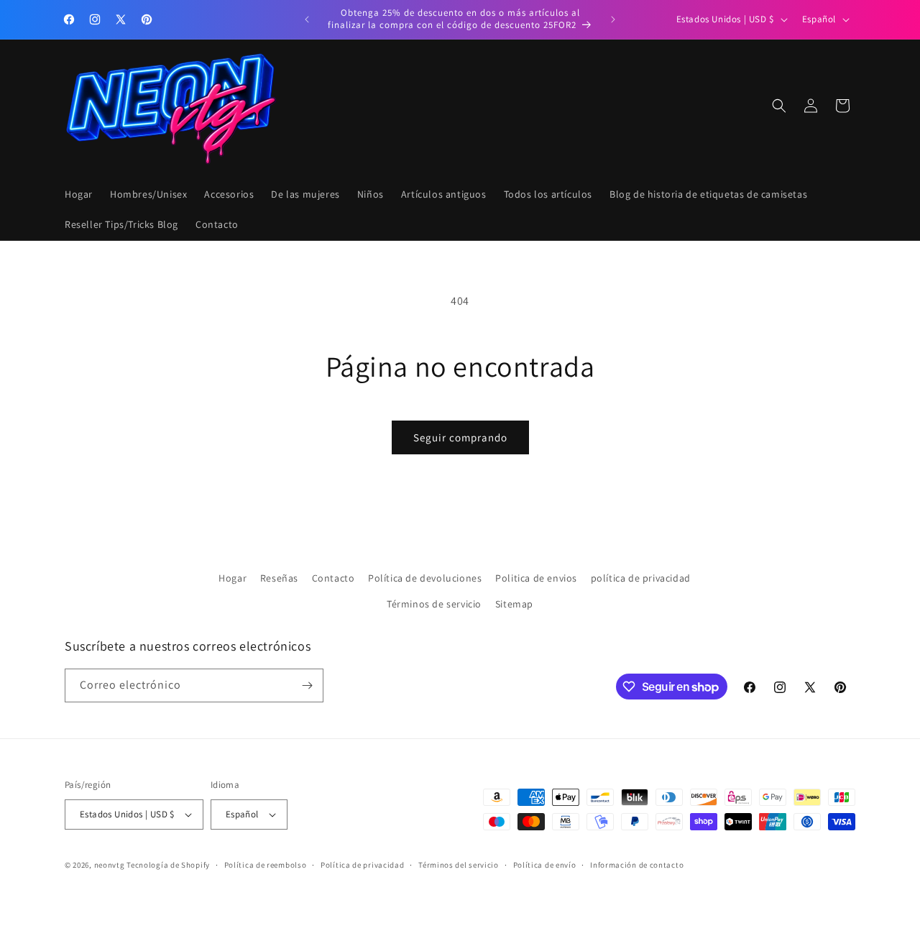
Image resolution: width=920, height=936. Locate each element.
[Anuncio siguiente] (613, 19)
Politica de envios (536, 578)
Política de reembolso (265, 865)
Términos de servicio (434, 603)
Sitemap (514, 603)
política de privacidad (641, 578)
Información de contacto (637, 865)
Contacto (333, 578)
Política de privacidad (362, 865)
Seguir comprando (460, 437)
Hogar (232, 578)
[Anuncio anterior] (307, 19)
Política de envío (544, 865)
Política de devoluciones (425, 578)
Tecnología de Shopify (168, 865)
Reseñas (279, 578)
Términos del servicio (458, 865)
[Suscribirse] (307, 685)
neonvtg (109, 865)
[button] (779, 105)
